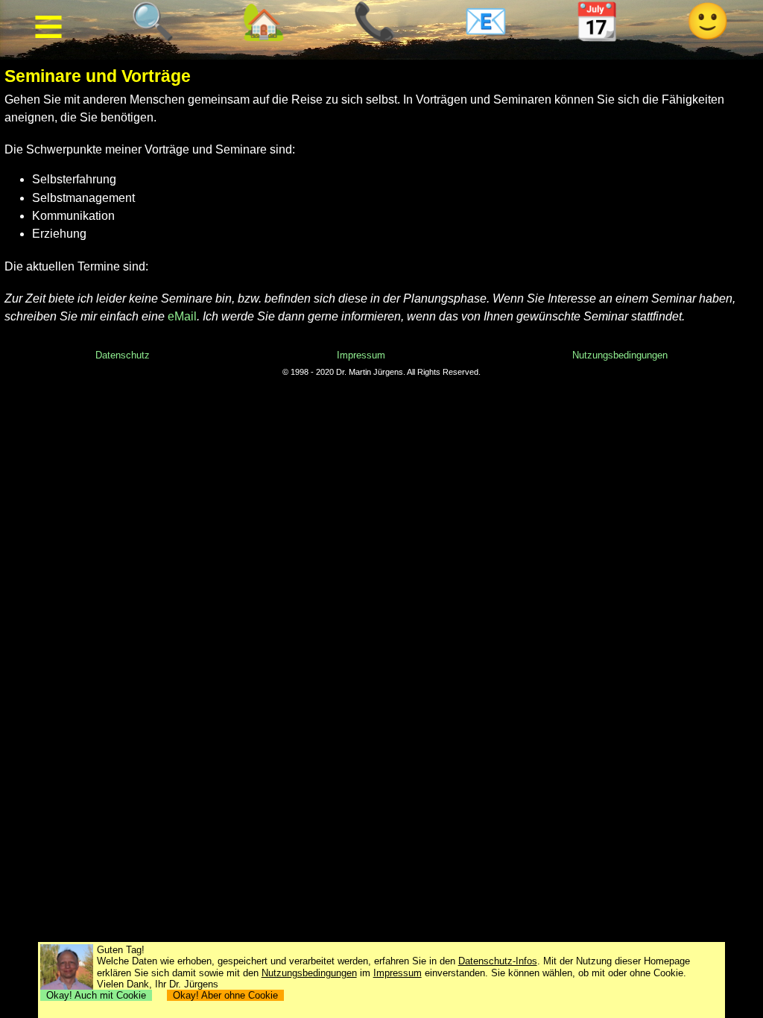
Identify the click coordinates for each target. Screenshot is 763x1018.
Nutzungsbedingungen (620, 355)
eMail (182, 316)
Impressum (361, 355)
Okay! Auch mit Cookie (96, 995)
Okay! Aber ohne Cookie (225, 995)
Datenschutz (122, 355)
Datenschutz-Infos (497, 961)
